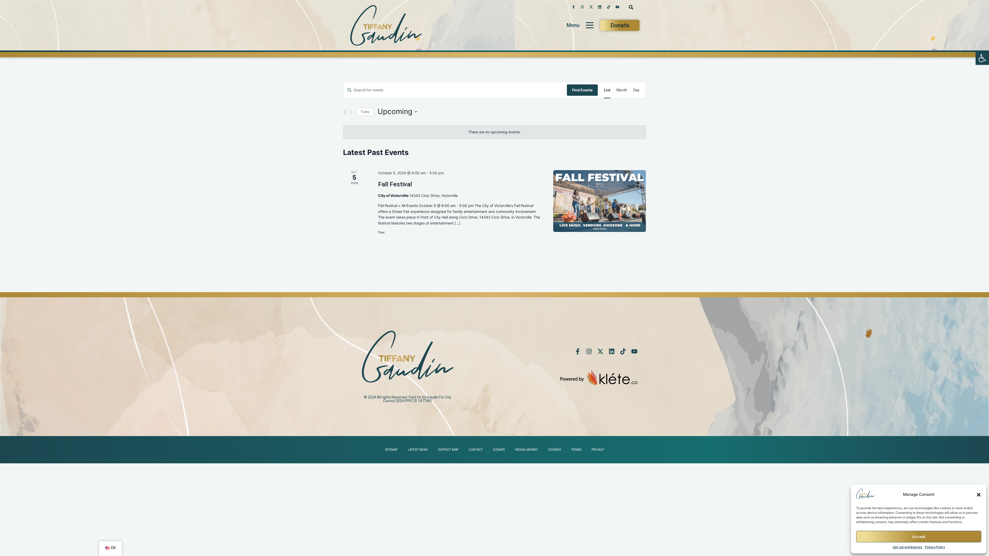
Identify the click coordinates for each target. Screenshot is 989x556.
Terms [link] (576, 449)
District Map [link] (448, 449)
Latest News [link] (418, 449)
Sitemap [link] (391, 449)
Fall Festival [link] (395, 184)
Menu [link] (573, 25)
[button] (978, 494)
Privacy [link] (598, 449)
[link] (982, 58)
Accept (918, 536)
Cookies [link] (554, 449)
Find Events (582, 90)
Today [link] (365, 112)
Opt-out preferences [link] (907, 547)
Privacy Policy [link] (935, 547)
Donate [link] (499, 449)
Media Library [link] (526, 449)
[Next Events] (351, 112)
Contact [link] (476, 449)
